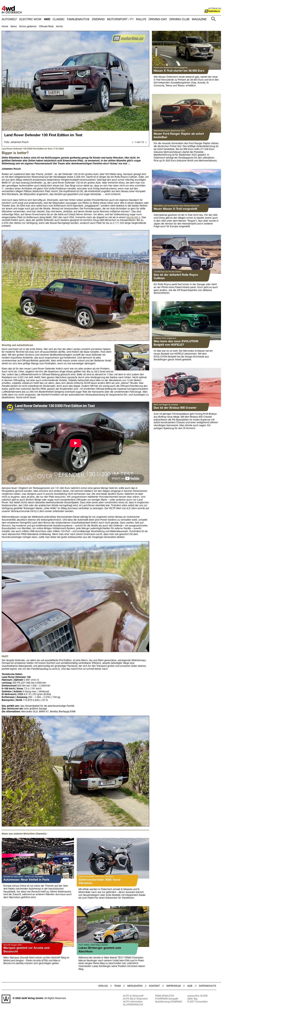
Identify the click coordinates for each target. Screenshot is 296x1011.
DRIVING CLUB (179, 19)
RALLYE (141, 19)
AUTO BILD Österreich (135, 999)
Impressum (173, 986)
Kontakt (154, 986)
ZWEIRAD (98, 19)
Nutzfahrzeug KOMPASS (168, 1002)
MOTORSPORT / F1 (120, 19)
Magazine (199, 19)
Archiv (59, 27)
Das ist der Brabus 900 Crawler (175, 408)
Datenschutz (207, 986)
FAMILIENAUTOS (78, 19)
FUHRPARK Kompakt (166, 999)
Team (117, 986)
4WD (47, 19)
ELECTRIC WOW (30, 19)
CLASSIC (59, 19)
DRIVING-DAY (158, 19)
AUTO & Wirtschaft (133, 996)
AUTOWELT (9, 19)
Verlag (103, 986)
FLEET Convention (197, 1002)
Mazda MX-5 (133, 217)
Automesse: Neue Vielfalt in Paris (26, 880)
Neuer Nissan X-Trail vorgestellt (175, 209)
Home (5, 27)
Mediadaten (135, 986)
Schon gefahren (28, 27)
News (14, 27)
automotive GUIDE (197, 996)
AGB (189, 986)
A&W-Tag (192, 999)
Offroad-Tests (46, 27)
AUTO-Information (133, 1002)
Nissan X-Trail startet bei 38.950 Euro (179, 71)
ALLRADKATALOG (133, 1005)
